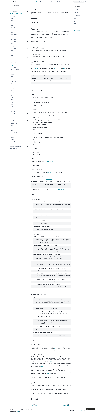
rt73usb (12, 118)
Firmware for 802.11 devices (15, 146)
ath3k (12, 43)
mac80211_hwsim (14, 86)
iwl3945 (12, 74)
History (75, 23)
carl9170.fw (13, 63)
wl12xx (12, 137)
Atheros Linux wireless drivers (16, 53)
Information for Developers (56, 1)
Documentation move (14, 148)
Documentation (13, 9)
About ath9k (13, 48)
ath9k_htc (13, 50)
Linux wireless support (14, 7)
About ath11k (13, 39)
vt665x (12, 127)
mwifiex (12, 92)
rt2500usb (13, 109)
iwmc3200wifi (13, 81)
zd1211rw (13, 142)
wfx (12, 130)
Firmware (76, 9)
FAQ (74, 21)
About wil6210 (14, 132)
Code (75, 18)
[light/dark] (85, 2)
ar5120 (12, 22)
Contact (75, 24)
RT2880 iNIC (13, 115)
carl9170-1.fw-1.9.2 (62, 186)
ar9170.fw (13, 27)
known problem (35, 68)
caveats (75, 7)
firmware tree (49, 179)
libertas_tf (13, 85)
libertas (12, 83)
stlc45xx (12, 125)
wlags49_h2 (13, 141)
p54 (12, 99)
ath (11, 36)
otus (12, 97)
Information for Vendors (45, 1)
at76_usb (13, 32)
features (75, 17)
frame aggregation (57, 68)
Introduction (13, 78)
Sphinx (17, 411)
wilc (12, 134)
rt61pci (12, 116)
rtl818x (12, 120)
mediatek (13, 90)
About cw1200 (14, 67)
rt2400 (12, 104)
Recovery (76, 10)
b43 (12, 57)
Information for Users (34, 1)
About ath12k (13, 41)
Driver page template (15, 69)
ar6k (12, 25)
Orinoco (12, 95)
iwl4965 (12, 76)
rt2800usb (13, 113)
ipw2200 (13, 72)
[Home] (30, 5)
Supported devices (13, 11)
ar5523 (12, 23)
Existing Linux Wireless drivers (16, 13)
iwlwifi (12, 79)
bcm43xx (13, 59)
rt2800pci (13, 111)
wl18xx (12, 139)
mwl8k (12, 93)
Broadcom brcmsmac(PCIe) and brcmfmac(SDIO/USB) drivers (17, 61)
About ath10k (13, 37)
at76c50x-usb (14, 34)
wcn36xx (13, 128)
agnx (12, 18)
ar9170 (12, 29)
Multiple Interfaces (78, 12)
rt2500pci (13, 108)
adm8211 (13, 16)
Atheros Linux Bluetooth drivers (17, 52)
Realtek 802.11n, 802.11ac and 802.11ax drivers (16, 123)
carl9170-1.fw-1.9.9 (62, 189)
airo (12, 20)
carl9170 (13, 65)
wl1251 (12, 135)
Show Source (77, 30)
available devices (77, 15)
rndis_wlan (13, 102)
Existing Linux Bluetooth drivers (16, 144)
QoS (64, 68)
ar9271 (12, 30)
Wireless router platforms (15, 151)
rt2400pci (13, 106)
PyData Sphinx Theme (78, 410)
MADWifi (12, 88)
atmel (12, 55)
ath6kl (12, 46)
